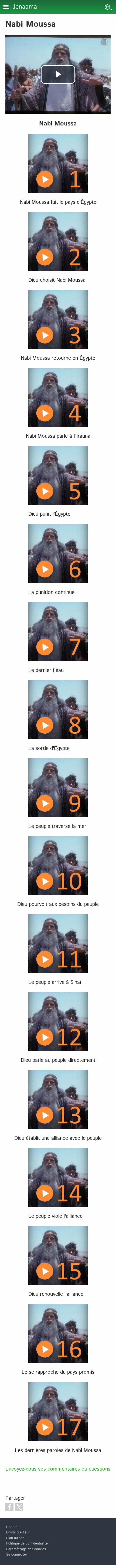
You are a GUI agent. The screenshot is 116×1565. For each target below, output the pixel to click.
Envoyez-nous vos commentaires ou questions (57, 1469)
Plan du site (15, 1538)
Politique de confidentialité (27, 1543)
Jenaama (25, 6)
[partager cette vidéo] (104, 41)
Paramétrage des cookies (26, 1549)
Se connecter (16, 1554)
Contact (12, 1527)
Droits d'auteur (18, 1532)
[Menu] (9, 7)
